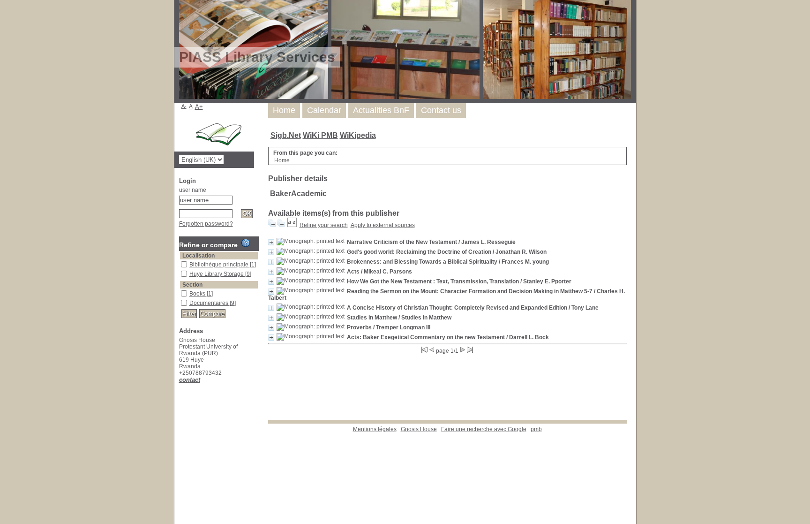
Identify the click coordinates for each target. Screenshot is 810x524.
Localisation (198, 255)
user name (192, 190)
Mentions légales (375, 429)
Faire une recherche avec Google (483, 429)
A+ (199, 106)
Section (192, 284)
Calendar (324, 110)
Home (284, 110)
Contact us (441, 110)
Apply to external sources (383, 225)
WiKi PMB (320, 135)
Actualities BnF (381, 110)
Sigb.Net (285, 135)
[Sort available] (292, 225)
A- (184, 106)
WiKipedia (358, 135)
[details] (271, 242)
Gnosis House (419, 429)
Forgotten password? (206, 223)
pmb (536, 429)
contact (189, 379)
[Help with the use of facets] (245, 243)
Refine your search (324, 225)
